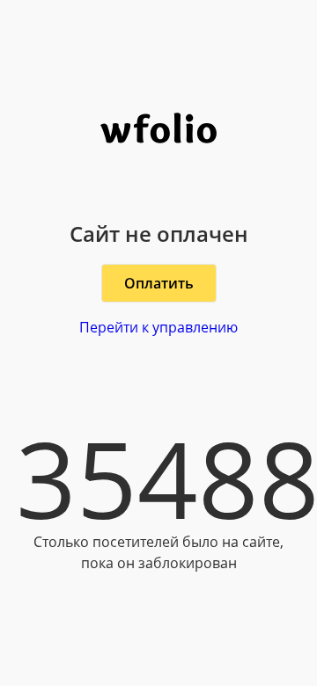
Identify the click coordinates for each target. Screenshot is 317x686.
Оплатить (159, 283)
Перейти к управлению (158, 327)
